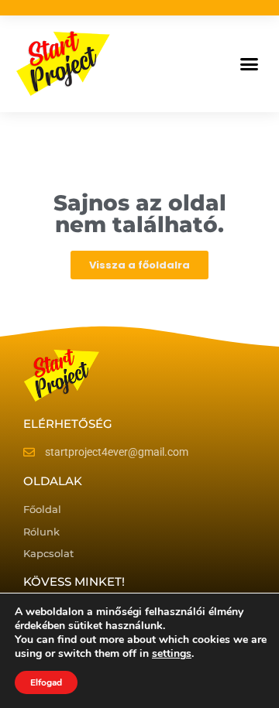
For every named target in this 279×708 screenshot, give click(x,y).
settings (171, 654)
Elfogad (46, 682)
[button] (249, 64)
